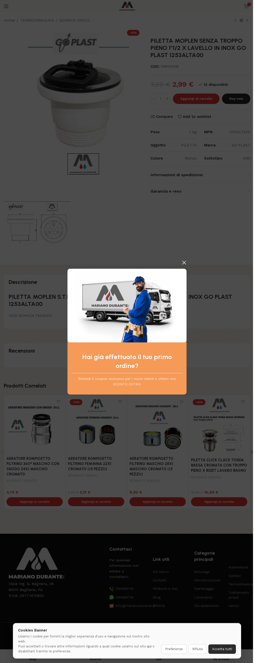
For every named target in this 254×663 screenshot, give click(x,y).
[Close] (184, 262)
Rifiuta (197, 649)
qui (149, 646)
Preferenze (174, 649)
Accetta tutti (222, 649)
